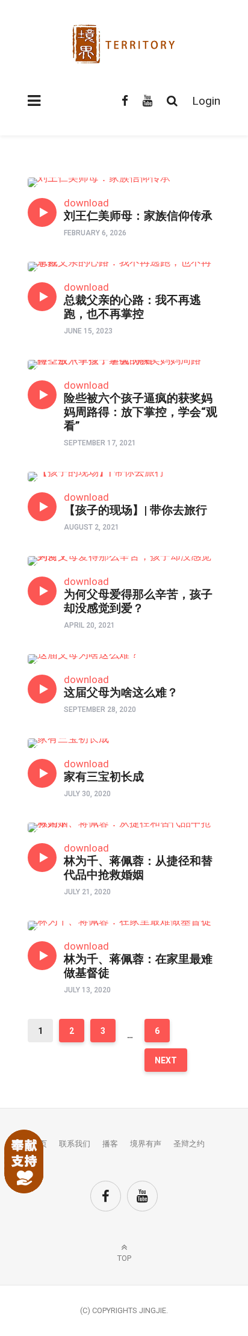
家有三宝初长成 (104, 777)
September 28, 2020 (100, 709)
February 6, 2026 (95, 233)
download (86, 203)
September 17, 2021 (100, 443)
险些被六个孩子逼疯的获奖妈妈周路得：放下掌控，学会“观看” (140, 412)
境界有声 (145, 1143)
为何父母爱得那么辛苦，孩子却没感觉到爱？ (138, 601)
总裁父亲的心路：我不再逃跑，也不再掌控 (132, 307)
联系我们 (74, 1143)
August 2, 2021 (91, 527)
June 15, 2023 (88, 331)
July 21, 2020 (87, 892)
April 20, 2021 (89, 625)
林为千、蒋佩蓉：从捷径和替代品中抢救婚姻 (138, 868)
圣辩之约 (189, 1143)
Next (166, 1060)
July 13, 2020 (87, 990)
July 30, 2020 (87, 794)
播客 (110, 1143)
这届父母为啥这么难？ (121, 692)
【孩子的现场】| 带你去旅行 (135, 510)
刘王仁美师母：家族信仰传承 (138, 216)
